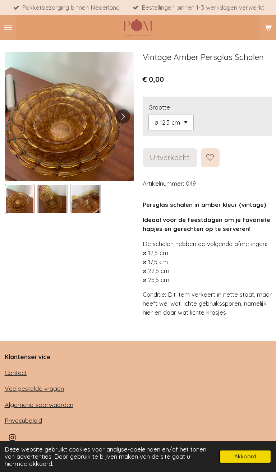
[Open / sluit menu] (8, 27)
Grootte (159, 107)
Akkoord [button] (245, 456)
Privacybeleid (23, 420)
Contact (16, 372)
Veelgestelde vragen (34, 388)
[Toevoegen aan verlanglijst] (210, 157)
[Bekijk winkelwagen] (268, 27)
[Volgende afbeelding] (123, 116)
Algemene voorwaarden (39, 404)
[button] (20, 199)
